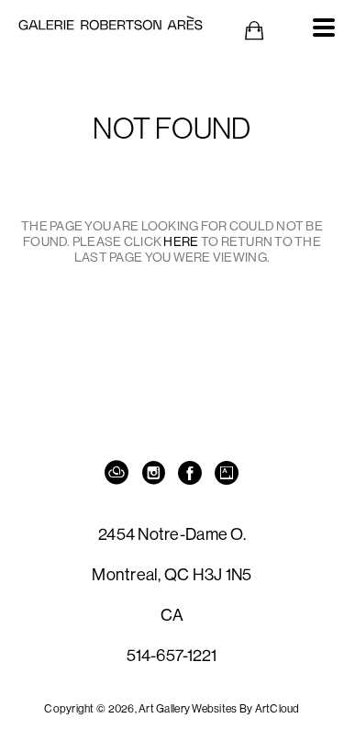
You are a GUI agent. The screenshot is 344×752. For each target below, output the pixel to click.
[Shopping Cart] (254, 31)
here (180, 241)
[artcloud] (117, 474)
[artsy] (227, 474)
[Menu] (324, 28)
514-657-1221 (171, 655)
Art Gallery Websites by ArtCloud (219, 708)
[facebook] (191, 474)
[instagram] (154, 474)
